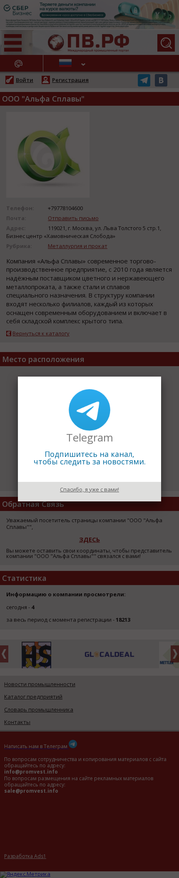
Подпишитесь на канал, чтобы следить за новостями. (90, 457)
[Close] (161, 376)
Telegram (89, 437)
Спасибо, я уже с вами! (89, 489)
